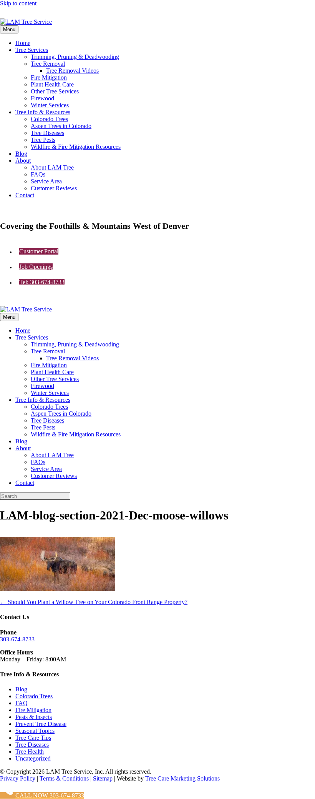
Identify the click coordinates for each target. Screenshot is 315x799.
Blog (21, 153)
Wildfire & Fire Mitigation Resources (76, 146)
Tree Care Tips (33, 737)
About (23, 160)
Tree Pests (43, 139)
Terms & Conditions (64, 778)
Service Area (46, 181)
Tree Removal (48, 63)
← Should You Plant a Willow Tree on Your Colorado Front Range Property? (93, 602)
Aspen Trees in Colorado (61, 126)
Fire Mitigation (49, 77)
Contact (24, 195)
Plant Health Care (52, 84)
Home (22, 43)
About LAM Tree (52, 167)
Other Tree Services (55, 91)
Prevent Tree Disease (40, 724)
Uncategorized (33, 758)
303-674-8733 (17, 639)
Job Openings (36, 266)
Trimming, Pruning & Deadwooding (75, 56)
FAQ (21, 703)
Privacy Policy (17, 778)
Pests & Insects (33, 717)
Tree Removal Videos (72, 70)
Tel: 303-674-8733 (42, 282)
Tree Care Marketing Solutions (182, 778)
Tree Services (31, 50)
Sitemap (103, 778)
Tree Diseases (47, 133)
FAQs (38, 174)
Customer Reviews (54, 188)
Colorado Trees (49, 119)
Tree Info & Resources (42, 112)
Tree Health (29, 751)
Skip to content (18, 3)
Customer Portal (38, 251)
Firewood (42, 98)
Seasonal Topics (35, 730)
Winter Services (50, 105)
